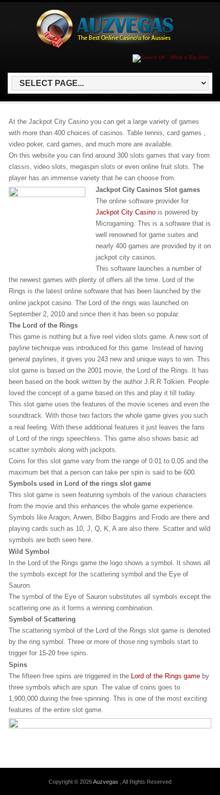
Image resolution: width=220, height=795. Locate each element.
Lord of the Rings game (165, 676)
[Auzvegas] (108, 46)
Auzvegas (106, 782)
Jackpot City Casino (126, 212)
